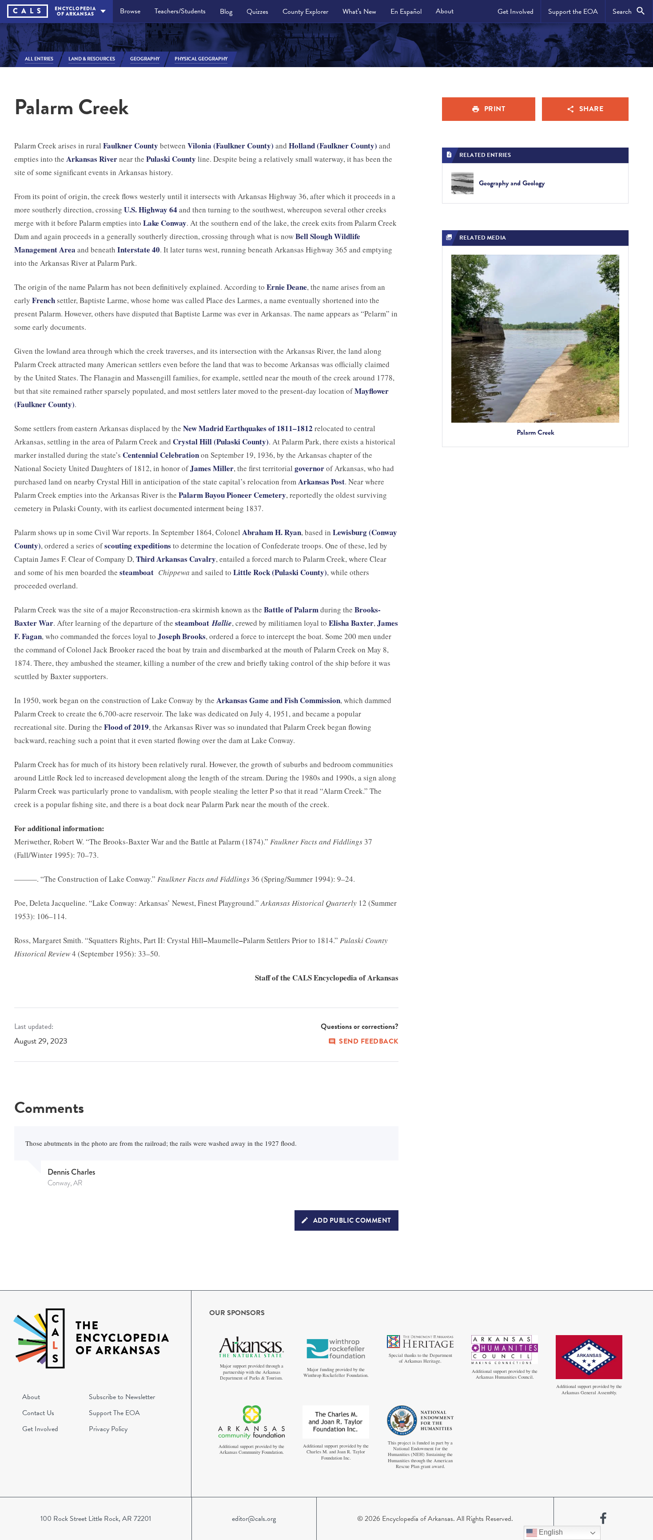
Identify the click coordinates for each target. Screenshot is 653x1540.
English (550, 1532)
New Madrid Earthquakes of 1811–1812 (248, 428)
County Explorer (305, 11)
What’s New (359, 11)
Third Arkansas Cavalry (176, 558)
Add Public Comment (352, 1220)
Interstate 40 (138, 249)
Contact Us (38, 1413)
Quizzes (257, 11)
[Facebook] (603, 1519)
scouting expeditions (137, 545)
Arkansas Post (321, 481)
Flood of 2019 (126, 726)
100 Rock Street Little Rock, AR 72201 (95, 1518)
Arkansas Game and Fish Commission (278, 700)
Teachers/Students (180, 11)
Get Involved (516, 11)
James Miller (212, 468)
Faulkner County (130, 145)
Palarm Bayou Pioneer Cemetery (232, 494)
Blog (226, 11)
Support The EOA (114, 1413)
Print (495, 109)
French (43, 300)
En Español (406, 11)
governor (309, 468)
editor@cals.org (254, 1518)
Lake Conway (165, 222)
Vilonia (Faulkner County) (230, 145)
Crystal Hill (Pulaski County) (221, 441)
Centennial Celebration (161, 454)
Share (591, 109)
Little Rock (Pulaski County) (280, 572)
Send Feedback (368, 1041)
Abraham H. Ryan (271, 532)
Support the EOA (573, 11)
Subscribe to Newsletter (122, 1397)
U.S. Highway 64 (150, 209)
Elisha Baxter (351, 622)
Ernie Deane (287, 286)
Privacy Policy (108, 1429)
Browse (130, 11)
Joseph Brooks (182, 636)
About (445, 11)
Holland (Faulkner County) (333, 145)
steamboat (136, 572)
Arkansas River (91, 158)
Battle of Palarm (291, 609)
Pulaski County (171, 158)
